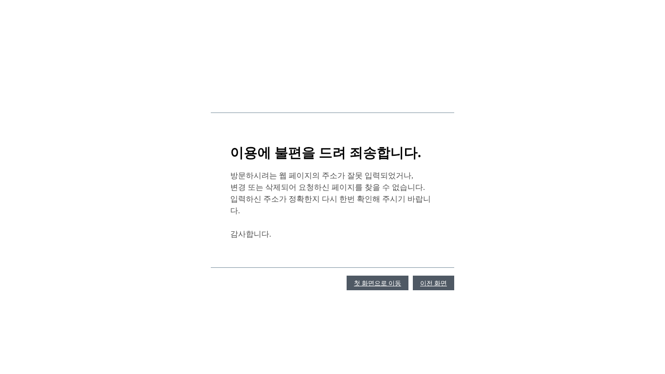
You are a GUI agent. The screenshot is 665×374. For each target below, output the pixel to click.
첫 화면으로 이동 (377, 283)
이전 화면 (433, 283)
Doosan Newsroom (235, 95)
